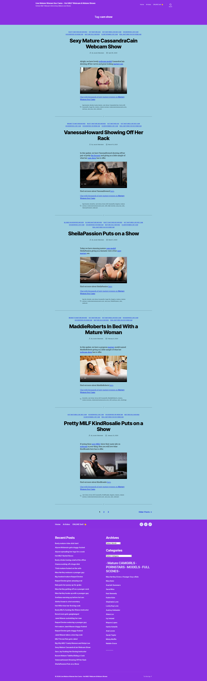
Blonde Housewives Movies (74, 222)
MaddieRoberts (112, 398)
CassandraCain (114, 105)
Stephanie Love (112, 602)
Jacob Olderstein (99, 53)
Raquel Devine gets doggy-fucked (69, 631)
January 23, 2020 (113, 435)
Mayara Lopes (111, 623)
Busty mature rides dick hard (66, 543)
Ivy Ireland (110, 618)
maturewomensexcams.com (117, 107)
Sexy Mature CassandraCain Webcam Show (103, 43)
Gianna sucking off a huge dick (67, 564)
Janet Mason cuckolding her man (68, 618)
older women (111, 206)
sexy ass (90, 109)
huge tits (91, 107)
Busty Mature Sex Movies (78, 32)
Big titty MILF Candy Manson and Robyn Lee (72, 643)
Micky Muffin (111, 639)
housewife (85, 107)
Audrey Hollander (113, 610)
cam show (106, 105)
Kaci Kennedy (111, 593)
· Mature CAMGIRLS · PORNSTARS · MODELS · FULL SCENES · (128, 567)
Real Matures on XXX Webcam (130, 34)
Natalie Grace (111, 643)
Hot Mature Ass (95, 32)
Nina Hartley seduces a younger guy (69, 572)
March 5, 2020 (113, 240)
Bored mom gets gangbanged (67, 614)
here (112, 191)
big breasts (85, 105)
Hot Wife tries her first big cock (67, 606)
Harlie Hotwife (111, 627)
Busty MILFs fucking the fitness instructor (72, 610)
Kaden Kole (110, 598)
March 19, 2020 (113, 144)
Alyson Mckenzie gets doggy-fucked (70, 547)
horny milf (122, 105)
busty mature (98, 105)
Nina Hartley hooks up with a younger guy (72, 593)
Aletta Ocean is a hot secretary (67, 602)
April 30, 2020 (113, 53)
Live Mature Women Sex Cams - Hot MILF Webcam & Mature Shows (65, 3)
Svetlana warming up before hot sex (69, 597)
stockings (123, 400)
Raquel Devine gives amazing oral (68, 581)
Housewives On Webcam (74, 34)
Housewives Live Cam (130, 32)
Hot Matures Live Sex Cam (111, 32)
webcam (99, 109)
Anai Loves (110, 631)
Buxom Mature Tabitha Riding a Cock (70, 656)
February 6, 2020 (113, 338)
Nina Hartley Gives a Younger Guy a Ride (122, 577)
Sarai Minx (110, 589)
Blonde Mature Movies (93, 222)
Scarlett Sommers (113, 585)
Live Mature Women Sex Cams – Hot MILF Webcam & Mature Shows (84, 676)
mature (97, 107)
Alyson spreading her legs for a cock (70, 552)
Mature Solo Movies (92, 34)
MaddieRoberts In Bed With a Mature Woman (103, 329)
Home (142, 4)
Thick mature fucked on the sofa (68, 568)
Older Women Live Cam (109, 34)
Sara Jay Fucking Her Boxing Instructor (70, 652)
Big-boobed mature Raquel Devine (69, 577)
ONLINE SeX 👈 (158, 4)
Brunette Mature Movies (76, 123)
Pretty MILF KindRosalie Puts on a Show (103, 426)
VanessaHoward (87, 208)
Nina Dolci (110, 581)
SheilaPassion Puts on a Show (103, 233)
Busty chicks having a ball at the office (70, 560)
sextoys (84, 109)
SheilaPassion (115, 301)
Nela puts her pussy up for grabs (68, 585)
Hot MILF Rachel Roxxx (64, 556)
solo (94, 109)
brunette (92, 204)
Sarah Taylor (111, 635)
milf (106, 206)
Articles (148, 4)
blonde (92, 105)
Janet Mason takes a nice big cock (69, 635)
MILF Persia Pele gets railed (66, 639)
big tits (84, 299)
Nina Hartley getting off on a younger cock (72, 589)
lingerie (117, 204)
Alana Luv (110, 614)
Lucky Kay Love (112, 606)
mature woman (104, 107)
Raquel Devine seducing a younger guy (71, 622)
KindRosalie (105, 495)
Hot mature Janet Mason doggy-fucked (71, 627)
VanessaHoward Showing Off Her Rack (103, 135)
